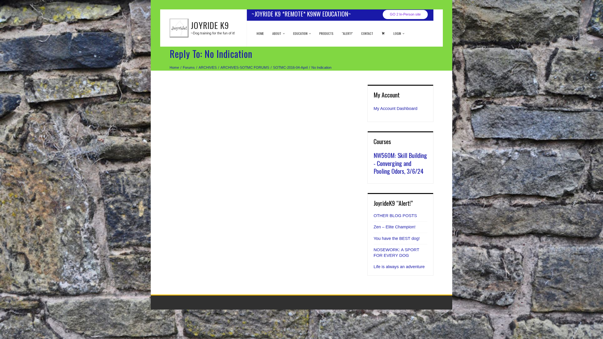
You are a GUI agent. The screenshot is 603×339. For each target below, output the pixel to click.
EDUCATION (300, 33)
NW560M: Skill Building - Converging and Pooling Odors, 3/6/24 (400, 163)
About (276, 33)
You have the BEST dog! (397, 238)
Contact (367, 33)
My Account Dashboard (395, 108)
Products (326, 33)
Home (260, 33)
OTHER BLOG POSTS (395, 215)
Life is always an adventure (399, 266)
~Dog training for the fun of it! (213, 33)
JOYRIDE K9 (210, 25)
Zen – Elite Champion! (395, 227)
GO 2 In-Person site (405, 14)
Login (397, 33)
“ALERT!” (347, 33)
